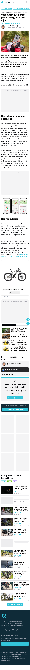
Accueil (3, 12)
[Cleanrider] (8, 2)
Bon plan (9, 481)
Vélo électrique (12, 23)
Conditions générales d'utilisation (19, 654)
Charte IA (3, 656)
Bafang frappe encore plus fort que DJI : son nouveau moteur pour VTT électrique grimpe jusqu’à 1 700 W (20, 488)
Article (3, 481)
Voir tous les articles (14, 604)
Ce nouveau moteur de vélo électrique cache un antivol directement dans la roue (21, 509)
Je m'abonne (15, 644)
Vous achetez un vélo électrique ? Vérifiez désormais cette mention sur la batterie (21, 520)
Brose (18, 23)
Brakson (7, 660)
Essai (15, 481)
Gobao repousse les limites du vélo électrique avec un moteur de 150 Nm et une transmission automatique (20, 595)
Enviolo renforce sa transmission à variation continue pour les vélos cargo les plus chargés (21, 584)
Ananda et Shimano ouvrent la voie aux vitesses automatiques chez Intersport (21, 551)
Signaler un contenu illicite (14, 656)
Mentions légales (13, 652)
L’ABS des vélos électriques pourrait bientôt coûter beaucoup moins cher (20, 562)
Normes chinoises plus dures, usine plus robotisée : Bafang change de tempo (21, 573)
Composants (9, 12)
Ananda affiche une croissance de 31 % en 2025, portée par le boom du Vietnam (21, 530)
